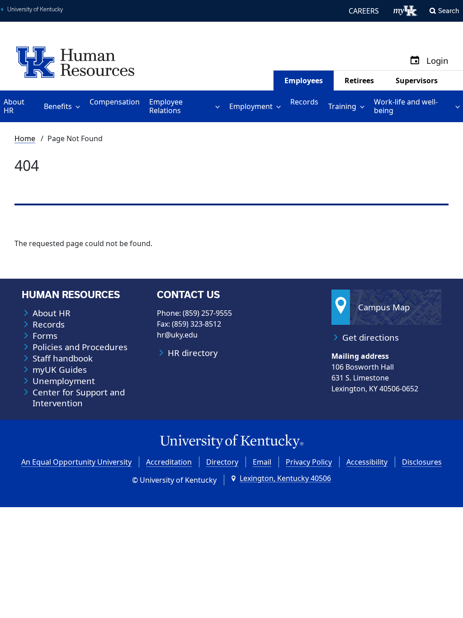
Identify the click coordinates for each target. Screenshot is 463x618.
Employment (251, 106)
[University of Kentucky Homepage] (231, 441)
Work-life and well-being (406, 106)
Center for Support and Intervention (79, 398)
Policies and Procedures (80, 347)
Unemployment (64, 381)
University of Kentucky (35, 9)
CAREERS (364, 11)
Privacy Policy (309, 462)
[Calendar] (415, 61)
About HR (14, 106)
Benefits (58, 106)
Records (304, 102)
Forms (45, 335)
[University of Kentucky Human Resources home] (75, 61)
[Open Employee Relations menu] (219, 106)
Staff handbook (63, 358)
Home (24, 138)
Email (262, 462)
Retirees (359, 81)
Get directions (370, 337)
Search (448, 10)
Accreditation (169, 462)
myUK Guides (60, 369)
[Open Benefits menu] (79, 106)
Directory (222, 462)
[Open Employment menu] (280, 106)
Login (437, 61)
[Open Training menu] (364, 106)
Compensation (115, 102)
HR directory (193, 352)
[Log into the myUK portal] (405, 10)
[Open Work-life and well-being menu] (459, 106)
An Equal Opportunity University (76, 462)
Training (342, 106)
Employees (303, 81)
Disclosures (422, 462)
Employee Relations (166, 106)
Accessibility (366, 462)
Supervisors (417, 81)
